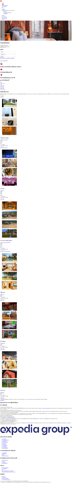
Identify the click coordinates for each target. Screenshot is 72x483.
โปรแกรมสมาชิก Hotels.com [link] (6, 479)
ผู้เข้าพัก (1, 47)
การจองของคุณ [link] (4, 452)
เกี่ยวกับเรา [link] (3, 476)
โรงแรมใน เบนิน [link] (4, 18)
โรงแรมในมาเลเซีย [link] (5, 448)
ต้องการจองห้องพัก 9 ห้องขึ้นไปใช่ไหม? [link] (6, 58)
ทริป (2, 7)
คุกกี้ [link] (2, 469)
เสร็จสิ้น (13, 58)
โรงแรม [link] (3, 15)
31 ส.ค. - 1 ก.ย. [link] (2, 83)
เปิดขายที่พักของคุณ (5, 5)
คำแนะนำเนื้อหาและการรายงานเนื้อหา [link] (7, 470)
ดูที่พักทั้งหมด (2, 400)
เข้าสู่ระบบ (3, 9)
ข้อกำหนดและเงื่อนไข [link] (5, 467)
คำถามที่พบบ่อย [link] (4, 453)
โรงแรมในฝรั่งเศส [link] (4, 445)
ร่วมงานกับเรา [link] (4, 477)
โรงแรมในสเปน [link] (4, 446)
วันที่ (1, 46)
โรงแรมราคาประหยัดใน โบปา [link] (46, 408)
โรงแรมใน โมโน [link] (4, 17)
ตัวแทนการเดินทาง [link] (5, 463)
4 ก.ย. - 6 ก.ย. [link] (2, 87)
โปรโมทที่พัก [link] (4, 462)
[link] (11, 13)
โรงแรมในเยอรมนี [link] (4, 447)
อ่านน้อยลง (2, 96)
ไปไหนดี (1, 45)
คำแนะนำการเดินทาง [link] (5, 478)
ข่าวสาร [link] (3, 461)
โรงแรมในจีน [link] (4, 444)
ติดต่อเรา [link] (3, 454)
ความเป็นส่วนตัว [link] (4, 468)
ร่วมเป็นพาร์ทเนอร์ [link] (4, 460)
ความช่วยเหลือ (4, 6)
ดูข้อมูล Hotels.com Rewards (8, 12)
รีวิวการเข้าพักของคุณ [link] (5, 455)
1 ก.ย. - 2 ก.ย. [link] (2, 85)
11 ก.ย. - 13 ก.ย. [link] (2, 89)
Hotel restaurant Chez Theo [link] (10, 416)
